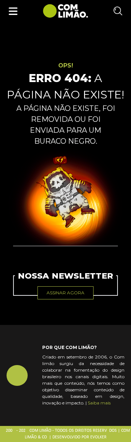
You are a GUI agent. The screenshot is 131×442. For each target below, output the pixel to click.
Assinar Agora (65, 292)
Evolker (98, 437)
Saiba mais (99, 403)
